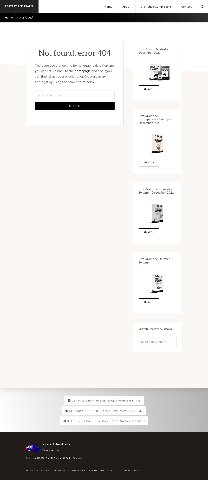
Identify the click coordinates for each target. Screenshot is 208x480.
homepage (83, 71)
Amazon (149, 89)
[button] (202, 6)
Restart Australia (19, 6)
